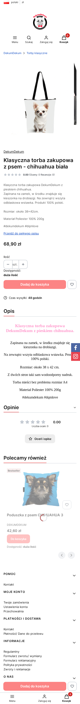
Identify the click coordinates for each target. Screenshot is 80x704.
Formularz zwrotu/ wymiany (23, 656)
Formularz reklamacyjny (20, 660)
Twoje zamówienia (16, 602)
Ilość (7, 257)
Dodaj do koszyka (34, 284)
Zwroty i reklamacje (17, 669)
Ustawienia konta (16, 607)
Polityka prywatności (18, 665)
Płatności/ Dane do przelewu (23, 633)
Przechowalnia (14, 611)
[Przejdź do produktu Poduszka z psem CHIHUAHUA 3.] (40, 489)
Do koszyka (18, 539)
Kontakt (9, 584)
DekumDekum (12, 53)
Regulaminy (11, 651)
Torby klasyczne (37, 53)
